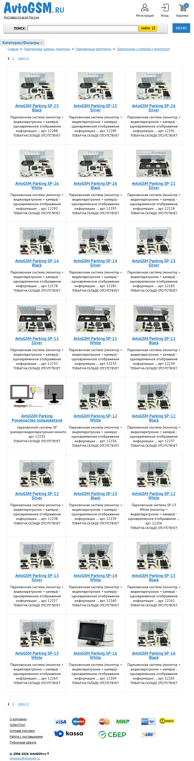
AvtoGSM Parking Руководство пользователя (37, 418)
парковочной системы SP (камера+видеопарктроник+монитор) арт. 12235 (39, 432)
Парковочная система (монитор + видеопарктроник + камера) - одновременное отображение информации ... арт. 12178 (36, 279)
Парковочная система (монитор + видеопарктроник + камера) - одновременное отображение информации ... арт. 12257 (36, 594)
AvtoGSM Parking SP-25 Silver (95, 108)
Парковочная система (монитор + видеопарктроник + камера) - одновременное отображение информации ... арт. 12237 (153, 434)
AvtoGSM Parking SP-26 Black (95, 186)
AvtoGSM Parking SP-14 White (95, 578)
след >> (23, 58)
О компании (18, 719)
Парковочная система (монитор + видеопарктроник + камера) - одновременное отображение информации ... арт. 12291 (153, 124)
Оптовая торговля (22, 731)
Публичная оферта (23, 742)
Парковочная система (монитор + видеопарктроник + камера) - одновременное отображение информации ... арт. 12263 (36, 671)
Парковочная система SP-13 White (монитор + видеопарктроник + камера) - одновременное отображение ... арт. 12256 (154, 514)
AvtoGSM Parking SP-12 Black (154, 418)
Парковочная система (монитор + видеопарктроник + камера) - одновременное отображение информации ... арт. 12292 (36, 202)
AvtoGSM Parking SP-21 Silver (154, 186)
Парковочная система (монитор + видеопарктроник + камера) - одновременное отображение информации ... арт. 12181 (95, 279)
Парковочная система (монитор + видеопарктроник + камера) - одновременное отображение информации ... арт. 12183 (153, 279)
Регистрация (145, 15)
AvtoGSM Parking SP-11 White (95, 341)
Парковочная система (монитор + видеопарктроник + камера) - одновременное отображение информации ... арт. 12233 (95, 357)
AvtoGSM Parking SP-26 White (37, 186)
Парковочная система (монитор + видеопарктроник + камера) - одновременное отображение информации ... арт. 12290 (95, 124)
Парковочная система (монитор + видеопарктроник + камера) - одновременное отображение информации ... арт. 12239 (95, 512)
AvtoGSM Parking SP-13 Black (95, 496)
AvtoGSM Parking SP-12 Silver (37, 496)
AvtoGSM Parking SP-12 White (95, 418)
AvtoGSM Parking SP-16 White (95, 655)
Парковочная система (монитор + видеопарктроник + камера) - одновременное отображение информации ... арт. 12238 (36, 512)
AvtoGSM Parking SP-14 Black (37, 263)
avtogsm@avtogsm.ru (25, 758)
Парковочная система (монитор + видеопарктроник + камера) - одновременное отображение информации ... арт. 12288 (36, 124)
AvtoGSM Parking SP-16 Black (154, 655)
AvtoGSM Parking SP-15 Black (154, 578)
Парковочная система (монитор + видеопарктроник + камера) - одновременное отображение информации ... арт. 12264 (95, 671)
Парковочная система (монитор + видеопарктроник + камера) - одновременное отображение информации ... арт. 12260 (95, 594)
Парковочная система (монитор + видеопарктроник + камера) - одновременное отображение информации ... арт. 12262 (153, 594)
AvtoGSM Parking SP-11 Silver (37, 341)
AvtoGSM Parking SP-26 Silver (154, 108)
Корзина (182, 11)
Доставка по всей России (21, 17)
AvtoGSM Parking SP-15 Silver (154, 263)
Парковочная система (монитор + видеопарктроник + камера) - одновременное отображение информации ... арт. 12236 (95, 434)
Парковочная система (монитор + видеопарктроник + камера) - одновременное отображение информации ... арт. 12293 (95, 202)
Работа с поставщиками (26, 736)
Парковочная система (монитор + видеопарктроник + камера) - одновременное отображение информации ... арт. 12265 (153, 671)
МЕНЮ (181, 28)
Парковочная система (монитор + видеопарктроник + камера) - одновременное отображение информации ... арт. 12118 (153, 202)
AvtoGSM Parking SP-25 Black (37, 108)
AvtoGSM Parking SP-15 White (37, 655)
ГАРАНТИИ (17, 725)
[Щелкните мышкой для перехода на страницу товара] (36, 86)
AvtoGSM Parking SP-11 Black (154, 341)
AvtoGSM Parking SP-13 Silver (37, 578)
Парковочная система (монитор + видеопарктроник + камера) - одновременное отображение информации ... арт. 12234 (153, 357)
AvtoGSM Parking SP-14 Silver (95, 263)
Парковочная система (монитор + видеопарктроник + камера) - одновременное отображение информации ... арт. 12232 (36, 357)
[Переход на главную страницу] (34, 7)
